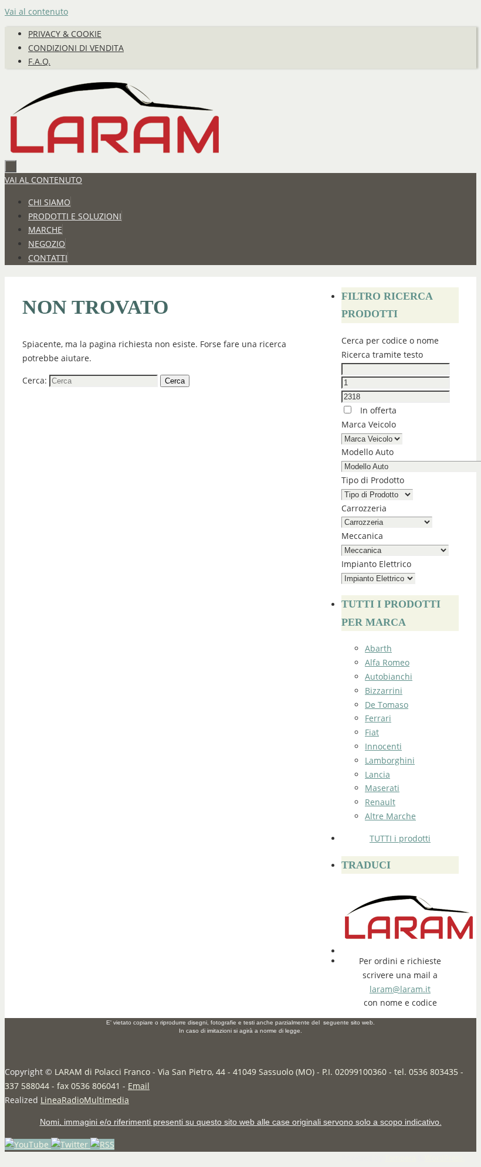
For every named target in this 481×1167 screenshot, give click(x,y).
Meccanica (362, 535)
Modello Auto (367, 451)
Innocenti (383, 746)
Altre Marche (390, 816)
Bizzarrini (383, 690)
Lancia (377, 774)
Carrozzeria (364, 508)
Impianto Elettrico (376, 563)
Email (139, 1085)
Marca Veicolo (368, 424)
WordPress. (445, 1158)
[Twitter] (70, 1144)
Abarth (378, 648)
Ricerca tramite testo (382, 354)
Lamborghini (390, 760)
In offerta (377, 410)
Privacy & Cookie (64, 33)
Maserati (382, 787)
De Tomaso (386, 704)
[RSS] (102, 1144)
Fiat (372, 732)
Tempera (400, 1158)
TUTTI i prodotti (400, 838)
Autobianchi (388, 676)
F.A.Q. (39, 61)
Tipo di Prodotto (372, 480)
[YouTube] (28, 1144)
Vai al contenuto (36, 11)
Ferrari (378, 718)
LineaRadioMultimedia (84, 1099)
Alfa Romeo (387, 662)
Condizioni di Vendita (76, 47)
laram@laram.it (400, 989)
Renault (380, 802)
